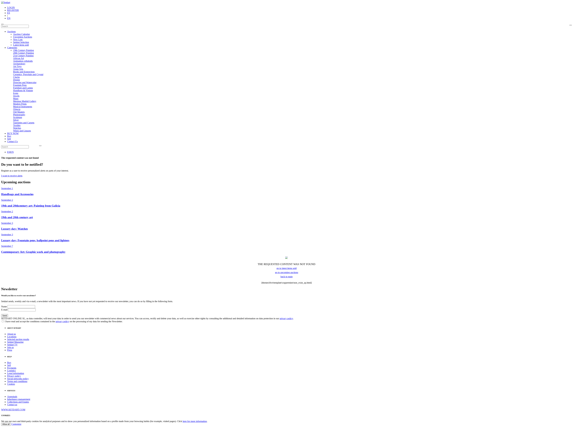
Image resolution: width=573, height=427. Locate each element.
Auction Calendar (21, 34)
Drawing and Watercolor (24, 82)
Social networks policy (18, 378)
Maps (15, 98)
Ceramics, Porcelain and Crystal (28, 74)
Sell (9, 139)
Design (16, 80)
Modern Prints (20, 104)
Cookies (11, 384)
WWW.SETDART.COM (13, 409)
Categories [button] (12, 47)
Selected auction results (18, 339)
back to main (287, 276)
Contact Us (12, 141)
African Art (18, 58)
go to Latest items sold (287, 268)
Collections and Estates (18, 402)
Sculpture (17, 117)
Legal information (15, 373)
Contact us (12, 404)
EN (8, 18)
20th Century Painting (23, 53)
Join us (10, 347)
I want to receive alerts (11, 175)
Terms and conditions (17, 381)
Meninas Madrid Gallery (24, 101)
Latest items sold (21, 45)
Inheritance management (18, 399)
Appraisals (12, 396)
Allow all (6, 424)
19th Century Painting (23, 50)
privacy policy (286, 318)
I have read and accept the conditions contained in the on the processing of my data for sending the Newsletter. (63, 321)
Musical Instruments (22, 106)
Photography (19, 114)
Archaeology (19, 63)
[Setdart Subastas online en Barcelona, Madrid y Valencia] (5, 2)
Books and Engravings (24, 71)
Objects (16, 109)
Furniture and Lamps (23, 88)
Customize (16, 424)
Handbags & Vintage (23, 90)
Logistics (11, 370)
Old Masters (19, 112)
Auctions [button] (11, 31)
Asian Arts (18, 69)
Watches (17, 128)
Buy (9, 136)
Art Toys (17, 66)
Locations (11, 336)
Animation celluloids (23, 61)
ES (8, 13)
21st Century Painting (23, 55)
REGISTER (13, 10)
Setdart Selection (21, 42)
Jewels (16, 96)
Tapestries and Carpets (23, 122)
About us (11, 334)
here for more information (195, 421)
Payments (11, 368)
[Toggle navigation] (2, 24)
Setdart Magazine (15, 342)
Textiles (16, 125)
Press (9, 350)
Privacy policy (14, 376)
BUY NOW (13, 133)
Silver (16, 120)
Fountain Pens (20, 85)
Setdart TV (12, 344)
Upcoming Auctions (22, 37)
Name (4, 306)
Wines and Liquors (22, 130)
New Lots (18, 39)
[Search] (570, 25)
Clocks (16, 77)
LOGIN (11, 7)
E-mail (4, 309)
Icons (15, 93)
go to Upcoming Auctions (286, 272)
